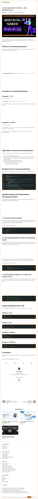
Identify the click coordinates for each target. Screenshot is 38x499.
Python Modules (5, 454)
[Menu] (35, 2)
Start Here (4, 479)
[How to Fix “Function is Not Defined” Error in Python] (28, 415)
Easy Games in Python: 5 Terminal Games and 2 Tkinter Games (13, 488)
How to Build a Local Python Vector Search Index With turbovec (13, 489)
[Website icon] (19, 380)
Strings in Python (5, 458)
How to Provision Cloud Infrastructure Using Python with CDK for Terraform (15, 492)
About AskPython (5, 481)
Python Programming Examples (19, 12)
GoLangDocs (4, 446)
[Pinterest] (23, 363)
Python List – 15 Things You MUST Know (9, 469)
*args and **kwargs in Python (7, 467)
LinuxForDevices (5, 447)
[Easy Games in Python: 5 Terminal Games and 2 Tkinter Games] (10, 415)
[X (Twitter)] (15, 363)
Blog (3, 480)
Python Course (4, 478)
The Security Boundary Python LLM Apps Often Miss (11, 490)
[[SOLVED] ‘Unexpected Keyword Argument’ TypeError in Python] (10, 430)
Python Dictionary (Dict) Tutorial (7, 468)
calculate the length (17, 220)
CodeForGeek (4, 448)
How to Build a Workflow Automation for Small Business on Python (14, 491)
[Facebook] (6, 363)
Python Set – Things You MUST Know (8, 470)
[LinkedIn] (31, 363)
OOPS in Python (5, 455)
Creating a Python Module (6, 465)
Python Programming (5, 453)
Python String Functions (6, 471)
